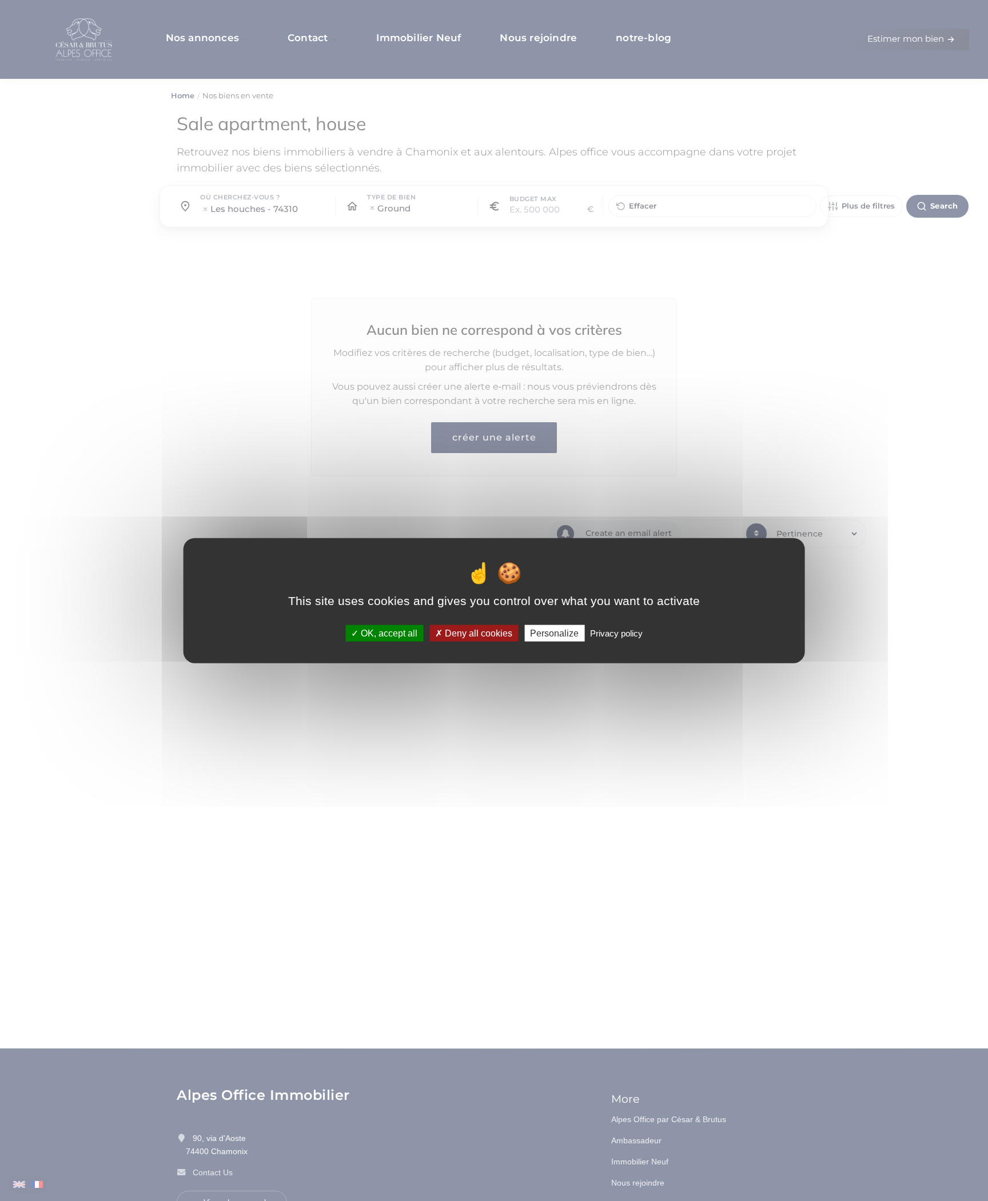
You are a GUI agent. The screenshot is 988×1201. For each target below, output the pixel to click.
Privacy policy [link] (616, 633)
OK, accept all (387, 633)
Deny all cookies (477, 633)
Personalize (554, 633)
